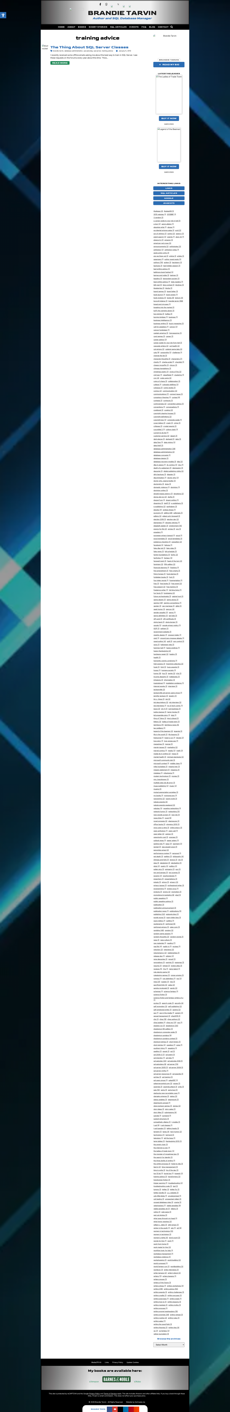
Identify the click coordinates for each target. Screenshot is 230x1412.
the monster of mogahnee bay (166, 1154)
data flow (158, 442)
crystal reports (169, 426)
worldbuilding (176, 1266)
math (179, 751)
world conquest (161, 1263)
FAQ (143, 27)
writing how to (160, 1302)
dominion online (161, 490)
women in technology (163, 1231)
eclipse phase (169, 510)
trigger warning (160, 1183)
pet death (158, 856)
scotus (157, 1003)
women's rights (161, 1238)
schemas (158, 991)
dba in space (160, 465)
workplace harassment (163, 1254)
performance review (162, 853)
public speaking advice (163, 901)
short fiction (175, 1042)
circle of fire (175, 372)
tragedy (179, 1173)
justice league (160, 712)
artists (180, 256)
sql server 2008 (176, 1067)
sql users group (161, 1080)
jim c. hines (159, 699)
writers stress (160, 1286)
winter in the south (162, 1228)
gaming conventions (172, 603)
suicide (157, 1116)
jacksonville (159, 689)
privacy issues (160, 885)
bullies (168, 314)
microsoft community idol (164, 760)
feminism (158, 564)
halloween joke (167, 645)
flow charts (174, 571)
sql (172, 1051)
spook (166, 1051)
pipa (156, 863)
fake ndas (171, 548)
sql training (167, 1077)
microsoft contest (161, 763)
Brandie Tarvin (122, 13)
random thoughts (161, 937)
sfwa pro (171, 1022)
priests (157, 882)
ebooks (158, 510)
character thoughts (162, 359)
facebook (158, 545)
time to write (159, 1170)
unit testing (159, 1199)
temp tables (159, 1141)
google (157, 625)
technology (159, 1135)
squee (176, 1083)
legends (178, 731)
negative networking (172, 808)
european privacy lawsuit (164, 535)
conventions (159, 407)
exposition (177, 542)
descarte (158, 471)
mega (175, 754)
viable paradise (174, 1205)
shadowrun (172, 1026)
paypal (157, 847)
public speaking (161, 898)
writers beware (169, 1276)
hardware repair (161, 654)
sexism (179, 1013)
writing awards (160, 1292)
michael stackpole (175, 757)
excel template (160, 539)
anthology (159, 250)
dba (180, 461)
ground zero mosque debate (172, 638)
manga (169, 744)
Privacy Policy (117, 1362)
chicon (173, 365)
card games (159, 336)
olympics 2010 (172, 824)
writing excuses (174, 1295)
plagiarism (165, 863)
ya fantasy (164, 1331)
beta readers (177, 282)
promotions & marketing (164, 895)
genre (172, 612)
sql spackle (177, 1074)
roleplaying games (162, 975)
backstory (177, 262)
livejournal (159, 738)
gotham (164, 628)
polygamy (170, 869)
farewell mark (160, 561)
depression (177, 468)
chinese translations (162, 368)
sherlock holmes (161, 1042)
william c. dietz (160, 1225)
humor (157, 673)
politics (173, 866)
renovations (159, 962)
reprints (170, 962)
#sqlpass (158, 211)
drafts (171, 497)
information (169, 680)
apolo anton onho (161, 253)
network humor (160, 811)
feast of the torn (174, 561)
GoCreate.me (140, 1402)
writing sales (160, 1321)
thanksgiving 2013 (174, 1141)
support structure (161, 1119)
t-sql (157, 1125)
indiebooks (174, 677)
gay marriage (168, 606)
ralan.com (175, 927)
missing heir (174, 766)
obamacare (173, 821)
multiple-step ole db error (164, 783)
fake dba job (159, 548)
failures (168, 545)
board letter (172, 291)
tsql (175, 1186)
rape (156, 940)
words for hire (160, 1241)
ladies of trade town (171, 722)
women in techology (162, 1234)
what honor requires (163, 1221)
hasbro (173, 654)
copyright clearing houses (164, 413)
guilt (169, 641)
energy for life (160, 529)
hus (164, 673)
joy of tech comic (175, 706)
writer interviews (171, 1270)
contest (176, 397)
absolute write (160, 227)
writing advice (171, 1289)
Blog (152, 27)
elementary (159, 523)
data (178, 439)
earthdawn (172, 506)
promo (166, 892)
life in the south (160, 734)
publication (159, 905)
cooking (168, 410)
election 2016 (160, 519)
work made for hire (162, 1247)
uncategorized (174, 1196)
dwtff (167, 503)
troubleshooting (175, 1183)
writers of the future (162, 1282)
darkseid (170, 439)
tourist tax (169, 1173)
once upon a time (161, 828)
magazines (159, 744)
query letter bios (173, 917)
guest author (160, 641)
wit (179, 1228)
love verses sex (171, 741)
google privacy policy (171, 625)
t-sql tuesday (160, 1128)
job (167, 699)
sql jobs (170, 1058)
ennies (171, 529)
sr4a (181, 1087)
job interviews (160, 706)
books (170, 298)
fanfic (174, 555)
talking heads (173, 1128)
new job (175, 815)
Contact (163, 27)
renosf (171, 959)
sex (156, 1013)
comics (158, 391)
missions (175, 770)
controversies (160, 404)
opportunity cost (161, 837)
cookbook (158, 410)
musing (157, 789)
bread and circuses (162, 304)
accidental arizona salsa (164, 230)
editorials (178, 513)
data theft (158, 445)
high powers (159, 664)
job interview (175, 702)
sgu (179, 1022)
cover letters (159, 423)
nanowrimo (159, 799)
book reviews (160, 298)
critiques (158, 426)
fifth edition (169, 564)
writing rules (173, 1318)
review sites (176, 966)
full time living (175, 590)
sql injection (159, 1058)
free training (172, 587)
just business (174, 709)
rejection (158, 950)
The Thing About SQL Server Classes (89, 47)
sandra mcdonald (161, 988)
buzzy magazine (176, 323)
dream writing (172, 500)
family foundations (162, 555)
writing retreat (176, 1315)
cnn (156, 378)
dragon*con (159, 500)
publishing (159, 914)
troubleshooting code (163, 1186)
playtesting (176, 863)
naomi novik (171, 799)
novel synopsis (160, 821)
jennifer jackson (161, 696)
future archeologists (162, 596)
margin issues (160, 747)
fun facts (158, 593)
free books (165, 583)
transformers (174, 1177)
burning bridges (161, 317)
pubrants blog (172, 914)
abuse (170, 227)
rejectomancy (160, 953)
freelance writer (161, 590)
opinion (169, 834)
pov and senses (161, 872)
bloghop (179, 285)
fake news (159, 551)
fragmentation (175, 580)
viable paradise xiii (162, 1209)
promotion (176, 892)
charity (157, 362)
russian (165, 982)
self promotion (160, 1006)
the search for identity (163, 1157)
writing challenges (176, 1292)
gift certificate (169, 619)
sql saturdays (160, 1064)
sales (171, 985)
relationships (173, 953)
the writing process (162, 1164)
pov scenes (174, 872)
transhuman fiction (162, 1180)
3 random (158, 217)
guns (157, 645)
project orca (172, 889)
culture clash (172, 429)
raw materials (160, 943)
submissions (170, 1112)
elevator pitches (172, 523)
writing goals (175, 1299)
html (163, 667)
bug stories (159, 314)
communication (170, 391)
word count (174, 1238)
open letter (159, 834)
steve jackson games (163, 1106)
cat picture (159, 349)
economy (158, 513)
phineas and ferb (161, 860)
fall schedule (171, 551)
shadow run (159, 1026)
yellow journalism (161, 1334)
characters (176, 359)
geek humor (159, 609)
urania (177, 1202)
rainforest (170, 924)
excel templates (175, 539)
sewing (176, 1010)
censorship (165, 352)
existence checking (162, 542)
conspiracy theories (162, 397)
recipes (176, 946)
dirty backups (160, 474)
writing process (160, 1308)
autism (167, 262)
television (158, 1138)
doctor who (173, 478)
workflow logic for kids (163, 1250)
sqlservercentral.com (163, 1083)
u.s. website (172, 1193)
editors (157, 516)
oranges (173, 837)
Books (82, 27)
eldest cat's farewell (171, 516)
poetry (164, 866)
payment (177, 844)
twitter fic (174, 1189)
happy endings (173, 648)
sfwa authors (173, 1019)
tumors (157, 1189)
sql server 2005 (161, 1067)
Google (168, 198)
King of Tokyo (160, 718)
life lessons (173, 734)
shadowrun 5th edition (163, 1029)
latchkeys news (172, 725)
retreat (166, 966)
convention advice (175, 404)
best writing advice (162, 282)
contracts (168, 400)
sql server (97, 51)
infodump (158, 680)
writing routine (160, 1318)
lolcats (180, 738)
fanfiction (158, 558)
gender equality (161, 612)
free (156, 583)
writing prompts (161, 1315)
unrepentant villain (173, 1199)
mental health (160, 757)
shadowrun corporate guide (165, 1032)
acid (178, 230)
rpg (179, 978)
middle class (176, 763)
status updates (160, 1099)
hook (157, 667)
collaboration (174, 381)
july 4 (164, 709)
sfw (156, 1019)
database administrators (164, 452)
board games (160, 291)
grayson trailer (174, 635)
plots (157, 866)
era (178, 529)
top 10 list (158, 1173)
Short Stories (98, 27)
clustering (179, 375)
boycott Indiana (160, 301)
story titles (159, 1112)
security (179, 1003)
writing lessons (174, 1302)
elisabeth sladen (161, 526)
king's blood (173, 718)
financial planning (161, 567)
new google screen (162, 815)
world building (174, 1260)
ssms (164, 1090)
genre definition (161, 616)
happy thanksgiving (162, 651)
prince (165, 882)
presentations (171, 879)
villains (174, 1209)
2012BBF (171, 214)
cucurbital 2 (159, 429)
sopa (179, 1045)
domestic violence (162, 487)
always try (159, 240)
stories (177, 1106)
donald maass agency (163, 494)
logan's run (169, 738)
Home (61, 27)
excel (179, 535)
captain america (161, 333)
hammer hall (159, 648)
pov (178, 869)
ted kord (170, 1135)
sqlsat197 (173, 1080)
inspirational (159, 683)
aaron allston (168, 224)
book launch (159, 295)
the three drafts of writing (164, 1161)
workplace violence (162, 1257)
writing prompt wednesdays (166, 1311)
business (173, 317)
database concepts (162, 455)
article (172, 256)
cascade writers (161, 346)
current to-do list (161, 433)
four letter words (161, 580)
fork (171, 577)
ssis (157, 1090)
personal (176, 853)
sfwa (163, 1019)
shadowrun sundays (163, 1035)
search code (168, 1003)
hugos (157, 670)
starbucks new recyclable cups (167, 1093)
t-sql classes (166, 1125)
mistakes (158, 773)
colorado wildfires (170, 384)
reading (171, 943)
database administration (73, 51)
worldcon (158, 1270)
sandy (173, 988)
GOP (156, 628)
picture (173, 860)
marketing (172, 747)
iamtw (171, 673)
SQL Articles (118, 27)
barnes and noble (161, 275)
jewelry (173, 696)
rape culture (166, 940)
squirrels (158, 1087)
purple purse (159, 917)
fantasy (168, 558)
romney (158, 978)
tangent (158, 1132)
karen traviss (173, 712)
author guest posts (172, 259)
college (157, 384)
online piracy (176, 828)
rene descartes (160, 959)
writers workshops (175, 1286)
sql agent (170, 1055)
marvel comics (160, 751)
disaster (171, 474)
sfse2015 (175, 1016)
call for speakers (161, 327)
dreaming (158, 503)
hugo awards (173, 667)
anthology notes (172, 250)
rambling (159, 930)
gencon (170, 609)
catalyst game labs (173, 349)
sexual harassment (162, 1016)
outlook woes (160, 840)
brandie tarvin (58, 51)
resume (158, 966)
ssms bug (173, 1090)
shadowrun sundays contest (165, 1038)
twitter (165, 1189)
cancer (174, 327)
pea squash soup (169, 847)
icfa (178, 673)
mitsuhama (169, 773)
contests (158, 400)
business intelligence (163, 320)
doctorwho (159, 484)
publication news (161, 911)
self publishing (175, 1006)
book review (172, 295)
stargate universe (161, 1096)
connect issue (176, 394)
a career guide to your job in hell (167, 221)
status (173, 1096)
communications (161, 394)
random (169, 930)
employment (175, 526)
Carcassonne (175, 333)
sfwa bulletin (159, 1022)
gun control (178, 641)
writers (158, 1276)
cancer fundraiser (162, 330)
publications (175, 911)
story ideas (159, 1109)
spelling (158, 1051)
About (71, 27)
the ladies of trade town (164, 1151)
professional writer (176, 885)
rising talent (174, 969)
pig (180, 860)
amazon (168, 240)
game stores (172, 600)
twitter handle (160, 1193)
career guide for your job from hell (168, 343)
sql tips (157, 1077)
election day (173, 519)
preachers (159, 879)
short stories (160, 1045)
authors (158, 262)
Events (134, 27)
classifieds (168, 375)
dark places (159, 439)
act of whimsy (160, 234)
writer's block (174, 1273)
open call (173, 831)
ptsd (178, 895)
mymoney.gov (170, 795)
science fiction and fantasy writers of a (168, 999)
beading (158, 278)
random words (176, 937)
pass (169, 844)
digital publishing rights (174, 471)
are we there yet (161, 256)
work (170, 1241)
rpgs (157, 982)
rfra (165, 969)
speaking (172, 1048)
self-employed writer (163, 1010)
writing (158, 1289)
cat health (174, 346)
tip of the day (172, 1170)
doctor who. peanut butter (165, 481)
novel (168, 818)
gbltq (178, 606)
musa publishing (161, 786)
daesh (173, 436)
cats (156, 352)
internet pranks (160, 686)
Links (168, 188)
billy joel (158, 285)
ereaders (158, 532)
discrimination (160, 478)
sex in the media (166, 1013)
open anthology (161, 831)
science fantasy (171, 991)
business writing (161, 323)
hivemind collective (174, 664)
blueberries (159, 288)
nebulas (158, 808)
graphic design (160, 635)
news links (159, 818)
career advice (160, 340)
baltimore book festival (163, 272)
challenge (177, 352)
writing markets (160, 1305)
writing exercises (161, 1299)
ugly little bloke (160, 1196)
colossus (158, 388)
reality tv (167, 946)
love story (158, 741)
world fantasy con (162, 1266)
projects (158, 892)
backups (158, 266)
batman (174, 275)
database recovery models (165, 461)
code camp (165, 378)
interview (172, 686)
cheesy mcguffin (161, 365)
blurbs (168, 288)
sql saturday (88, 51)
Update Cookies (133, 1362)
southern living (160, 1048)
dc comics (172, 465)
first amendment (161, 571)
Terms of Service (110, 1394)
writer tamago (160, 1273)
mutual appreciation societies (166, 792)
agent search (160, 237)
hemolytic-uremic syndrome (165, 661)
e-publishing (160, 506)
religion (170, 956)
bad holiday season (171, 266)
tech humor (176, 1132)
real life (158, 946)
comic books (169, 388)
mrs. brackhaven (161, 779)
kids (173, 715)
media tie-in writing (162, 754)
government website (162, 632)
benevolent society (171, 278)
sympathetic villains (162, 1122)
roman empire (177, 975)
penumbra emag (161, 850)
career (169, 336)
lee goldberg (159, 728)
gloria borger (171, 622)
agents (171, 237)
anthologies (175, 246)
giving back (159, 622)
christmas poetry (161, 372)
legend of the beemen (163, 731)
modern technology (162, 776)
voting (157, 1212)
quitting (170, 921)
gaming (158, 603)
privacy (174, 882)
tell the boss (169, 1138)
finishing (174, 567)
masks (171, 751)
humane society (168, 670)
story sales (170, 1109)
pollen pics (159, 869)
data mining (169, 442)
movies (175, 776)
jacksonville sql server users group (168, 693)
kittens (157, 722)
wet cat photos (160, 1215)
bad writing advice (162, 269)
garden (157, 606)
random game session (163, 934)
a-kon (157, 224)
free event (176, 583)
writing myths (174, 1305)
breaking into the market (164, 307)
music (173, 786)
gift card (158, 619)
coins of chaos (160, 381)
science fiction (160, 994)
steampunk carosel (162, 1103)
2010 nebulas (160, 214)
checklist (179, 362)
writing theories (160, 1327)
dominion (175, 487)
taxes (166, 1132)
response (179, 962)
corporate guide (174, 420)
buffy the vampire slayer (164, 311)
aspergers (159, 259)
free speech (159, 587)
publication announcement (165, 908)
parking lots (159, 844)
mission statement (162, 770)
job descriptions (161, 702)
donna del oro (160, 497)
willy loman (173, 1225)
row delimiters (169, 978)
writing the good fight (163, 1324)
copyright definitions (163, 417)
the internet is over (162, 1148)
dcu (180, 465)
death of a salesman (162, 468)
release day (159, 956)
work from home (161, 1244)
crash (169, 423)
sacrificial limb (160, 985)
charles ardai (168, 362)
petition (168, 856)
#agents (169, 203)
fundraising (169, 593)
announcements (161, 246)
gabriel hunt (177, 596)
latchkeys (159, 725)
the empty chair (161, 1144)
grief (156, 638)
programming (160, 889)
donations (179, 494)
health (157, 657)
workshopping (160, 1260)
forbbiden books (161, 577)
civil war (158, 375)
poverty (158, 876)
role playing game (162, 972)
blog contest (168, 285)
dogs (168, 484)
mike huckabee (160, 766)
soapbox (171, 1045)
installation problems (175, 683)
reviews (158, 969)
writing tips (173, 1327)
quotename (159, 924)
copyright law (160, 420)
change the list (160, 356)
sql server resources (162, 1074)
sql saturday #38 (175, 1061)
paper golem (173, 840)
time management (170, 1167)
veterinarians (160, 1205)
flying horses (160, 574)
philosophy (178, 856)
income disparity (161, 677)
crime (177, 423)
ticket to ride (177, 1164)
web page (166, 1212)
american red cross (162, 243)
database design (161, 458)
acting (171, 234)
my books (158, 795)
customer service (161, 436)
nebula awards (161, 802)
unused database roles (163, 1202)
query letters (159, 921)
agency (180, 234)
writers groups (160, 1279)
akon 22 (180, 237)
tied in (157, 1167)
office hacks (159, 824)
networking (174, 811)
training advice (107, 51)
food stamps (172, 574)
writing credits (160, 1295)
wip (173, 1228)
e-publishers (177, 503)
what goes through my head (165, 1218)
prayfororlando (169, 876)
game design (160, 600)
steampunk (173, 1099)
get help (173, 616)
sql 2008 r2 (159, 1055)
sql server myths (161, 1071)
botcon (179, 298)
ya (156, 1331)
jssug (157, 709)
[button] (3, 15)
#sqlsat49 (169, 211)
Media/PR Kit (96, 1362)
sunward (166, 1116)
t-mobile (176, 1122)
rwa (172, 982)
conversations (172, 407)
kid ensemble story (162, 715)
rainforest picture (161, 927)
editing (168, 513)
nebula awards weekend (164, 805)
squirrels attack (170, 1087)
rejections (169, 950)
